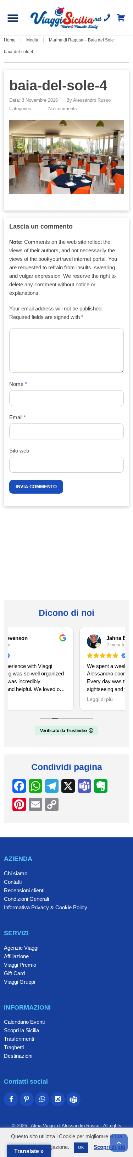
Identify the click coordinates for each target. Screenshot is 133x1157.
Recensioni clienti (24, 890)
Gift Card (14, 973)
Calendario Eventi (24, 1022)
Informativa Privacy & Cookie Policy (45, 907)
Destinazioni (18, 1056)
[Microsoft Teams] (73, 1099)
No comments (62, 108)
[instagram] (58, 1099)
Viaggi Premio (20, 965)
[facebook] (11, 1099)
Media (32, 40)
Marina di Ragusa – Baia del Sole (81, 40)
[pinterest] (27, 1099)
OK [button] (81, 1147)
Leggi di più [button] (31, 699)
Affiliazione (16, 956)
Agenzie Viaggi (21, 948)
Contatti (13, 882)
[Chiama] (106, 17)
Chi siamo (15, 873)
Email (17, 417)
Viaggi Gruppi (19, 982)
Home (10, 40)
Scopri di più (109, 1147)
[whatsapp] (42, 1099)
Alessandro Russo (92, 100)
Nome (18, 384)
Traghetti (14, 1047)
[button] (12, 17)
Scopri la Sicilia (21, 1030)
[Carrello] (121, 17)
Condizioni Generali (26, 899)
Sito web (19, 451)
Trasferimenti (19, 1039)
